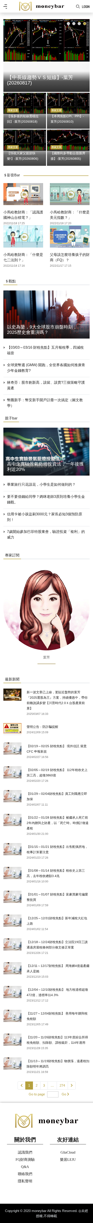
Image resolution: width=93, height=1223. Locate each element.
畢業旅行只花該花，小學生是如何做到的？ (41, 484)
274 (62, 1085)
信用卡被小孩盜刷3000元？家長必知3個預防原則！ (44, 517)
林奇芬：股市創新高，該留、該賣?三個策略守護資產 (46, 385)
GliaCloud (67, 1152)
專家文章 (13, 110)
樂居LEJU (68, 1159)
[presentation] (7, 54)
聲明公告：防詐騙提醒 (42, 727)
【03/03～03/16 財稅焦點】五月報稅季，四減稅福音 (45, 350)
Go (64, 1094)
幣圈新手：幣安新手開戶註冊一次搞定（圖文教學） (45, 403)
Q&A (25, 1167)
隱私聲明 (25, 1181)
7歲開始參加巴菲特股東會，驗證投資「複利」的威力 (46, 534)
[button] (68, 23)
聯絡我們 (25, 1174)
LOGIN (86, 6)
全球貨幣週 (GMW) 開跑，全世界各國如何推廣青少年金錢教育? (46, 367)
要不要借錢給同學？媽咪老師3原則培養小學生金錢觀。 (46, 499)
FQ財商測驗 (25, 1159)
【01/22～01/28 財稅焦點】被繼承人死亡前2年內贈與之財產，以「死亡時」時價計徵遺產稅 (57, 823)
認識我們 (25, 1152)
